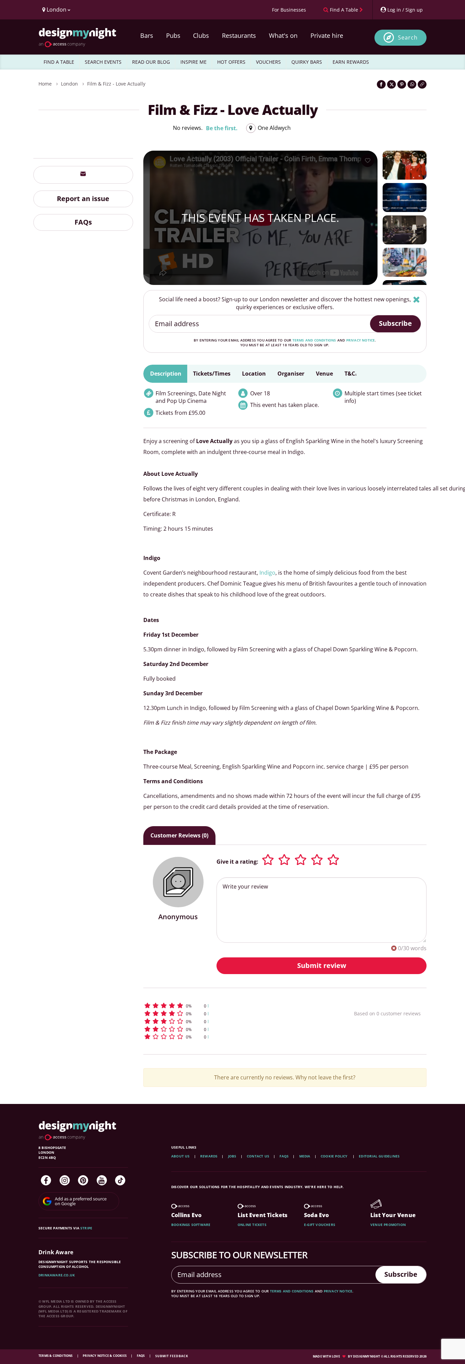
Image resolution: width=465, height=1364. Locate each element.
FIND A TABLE (59, 62)
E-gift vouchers (319, 1224)
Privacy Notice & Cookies (105, 1355)
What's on (283, 35)
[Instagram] (65, 1180)
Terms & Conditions (56, 1355)
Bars (146, 35)
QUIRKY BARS (306, 62)
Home (45, 83)
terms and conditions (314, 340)
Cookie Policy (335, 1156)
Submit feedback (171, 1356)
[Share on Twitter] (391, 84)
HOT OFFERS (231, 62)
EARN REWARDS (351, 62)
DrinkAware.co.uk (56, 1275)
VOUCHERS (268, 62)
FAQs (83, 222)
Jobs (232, 1156)
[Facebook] (46, 1180)
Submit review (321, 965)
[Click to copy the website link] (422, 84)
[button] (236, 1006)
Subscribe (395, 323)
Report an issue (83, 198)
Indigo (267, 572)
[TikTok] (120, 1180)
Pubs (173, 35)
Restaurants (239, 35)
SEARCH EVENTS (103, 62)
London (69, 83)
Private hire (326, 35)
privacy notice (360, 340)
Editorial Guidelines (379, 1156)
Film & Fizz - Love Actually (116, 83)
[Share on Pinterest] (401, 84)
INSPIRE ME (193, 62)
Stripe (86, 1228)
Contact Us (258, 1156)
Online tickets (252, 1224)
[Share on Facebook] (381, 84)
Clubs (201, 35)
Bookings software (190, 1224)
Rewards (209, 1156)
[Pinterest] (83, 1180)
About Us (180, 1156)
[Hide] (416, 299)
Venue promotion (388, 1224)
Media (304, 1156)
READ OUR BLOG (151, 62)
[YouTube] (102, 1180)
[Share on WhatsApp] (411, 84)
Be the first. (222, 128)
